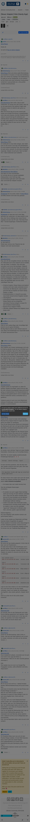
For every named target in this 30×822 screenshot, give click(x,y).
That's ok (25, 413)
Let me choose (5, 413)
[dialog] (15, 411)
